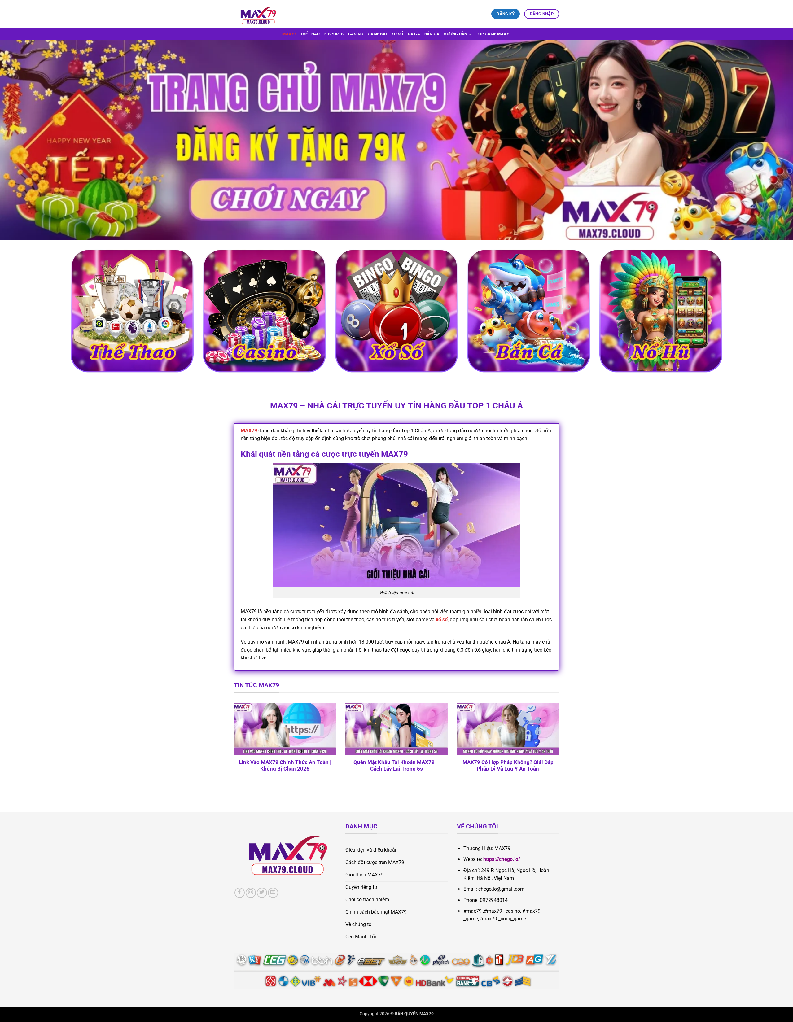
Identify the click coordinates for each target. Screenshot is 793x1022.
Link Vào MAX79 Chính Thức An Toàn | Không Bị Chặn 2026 (285, 765)
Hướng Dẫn (455, 34)
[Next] (560, 748)
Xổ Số (397, 34)
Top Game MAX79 (493, 34)
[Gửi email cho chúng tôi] (273, 893)
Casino (356, 34)
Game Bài (377, 34)
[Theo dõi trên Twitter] (262, 893)
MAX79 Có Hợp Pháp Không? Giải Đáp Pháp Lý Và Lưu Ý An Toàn (508, 765)
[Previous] (232, 748)
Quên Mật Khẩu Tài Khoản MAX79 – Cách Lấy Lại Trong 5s (396, 765)
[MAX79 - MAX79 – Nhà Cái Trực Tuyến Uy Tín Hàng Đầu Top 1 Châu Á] (265, 14)
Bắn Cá (432, 34)
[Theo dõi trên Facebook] (239, 893)
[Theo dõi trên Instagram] (251, 893)
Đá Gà (414, 34)
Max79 (289, 34)
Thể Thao (310, 34)
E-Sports (334, 34)
